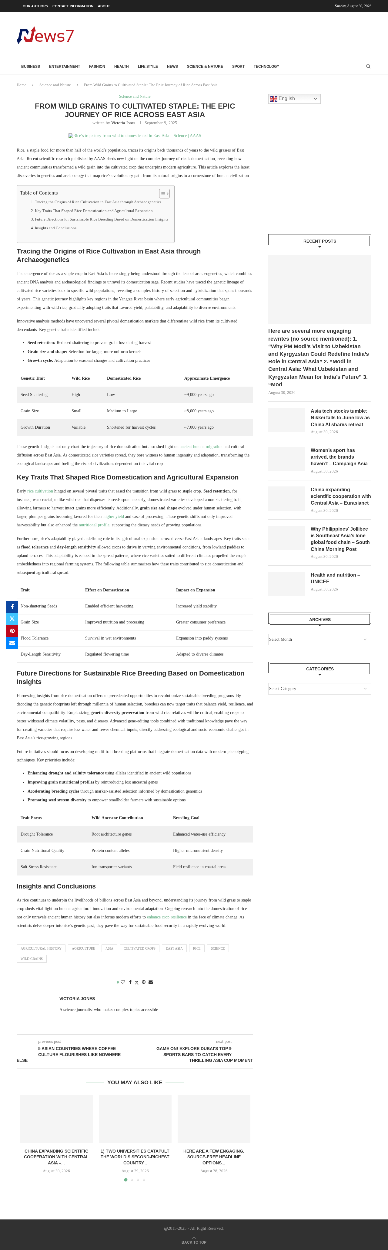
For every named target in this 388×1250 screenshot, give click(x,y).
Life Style (148, 66)
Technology (266, 66)
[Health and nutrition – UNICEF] (286, 584)
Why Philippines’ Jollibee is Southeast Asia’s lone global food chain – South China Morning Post (340, 539)
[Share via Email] (12, 643)
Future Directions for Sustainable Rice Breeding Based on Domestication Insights (101, 219)
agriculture (83, 948)
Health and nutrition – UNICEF (335, 578)
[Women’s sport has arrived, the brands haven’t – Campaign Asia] (286, 459)
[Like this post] (123, 982)
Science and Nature (55, 85)
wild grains (32, 958)
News (172, 66)
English (286, 98)
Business (30, 66)
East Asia (174, 948)
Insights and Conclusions (55, 228)
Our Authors (35, 6)
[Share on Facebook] (12, 607)
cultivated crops (140, 948)
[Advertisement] (261, 34)
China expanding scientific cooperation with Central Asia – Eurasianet (341, 496)
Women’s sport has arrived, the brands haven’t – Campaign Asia (339, 457)
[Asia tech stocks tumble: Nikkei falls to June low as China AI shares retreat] (286, 420)
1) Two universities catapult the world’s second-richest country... (135, 1157)
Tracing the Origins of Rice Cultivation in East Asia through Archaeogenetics (98, 202)
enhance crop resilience (167, 917)
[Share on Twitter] (12, 619)
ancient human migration (201, 446)
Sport (238, 66)
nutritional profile (94, 525)
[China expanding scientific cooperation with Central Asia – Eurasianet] (56, 1119)
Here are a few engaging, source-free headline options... (213, 1157)
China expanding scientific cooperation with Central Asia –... (56, 1157)
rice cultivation (40, 491)
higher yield (113, 516)
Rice (197, 948)
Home (21, 85)
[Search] (368, 66)
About (104, 6)
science (218, 948)
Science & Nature (205, 66)
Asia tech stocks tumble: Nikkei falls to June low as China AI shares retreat (340, 417)
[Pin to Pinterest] (12, 631)
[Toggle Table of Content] (161, 193)
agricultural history (41, 948)
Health (121, 66)
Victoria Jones (123, 123)
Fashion (97, 66)
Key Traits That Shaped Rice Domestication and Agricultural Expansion (94, 211)
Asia (109, 948)
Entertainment (64, 66)
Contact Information (72, 6)
